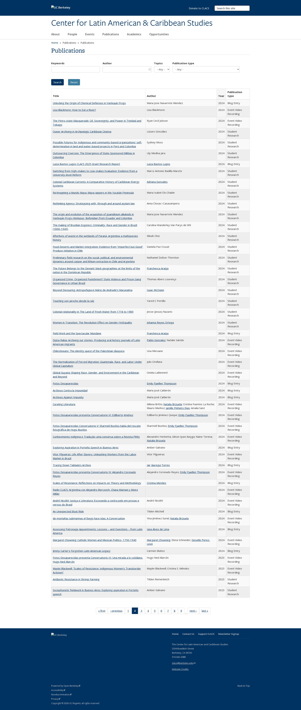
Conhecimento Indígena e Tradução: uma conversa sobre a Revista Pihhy (96, 436)
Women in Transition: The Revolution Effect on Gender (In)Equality (92, 322)
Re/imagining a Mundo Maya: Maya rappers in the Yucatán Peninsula (93, 192)
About (55, 34)
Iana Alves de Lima (158, 529)
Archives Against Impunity (68, 397)
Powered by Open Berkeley (65, 685)
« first (103, 611)
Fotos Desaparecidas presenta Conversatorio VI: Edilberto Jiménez (93, 415)
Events (90, 34)
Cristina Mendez (156, 483)
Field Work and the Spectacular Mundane (77, 333)
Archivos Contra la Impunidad (70, 390)
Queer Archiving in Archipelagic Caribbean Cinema (82, 131)
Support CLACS (206, 633)
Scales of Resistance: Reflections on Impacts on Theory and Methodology (97, 483)
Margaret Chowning (158, 540)
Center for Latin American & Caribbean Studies (132, 23)
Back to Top (244, 685)
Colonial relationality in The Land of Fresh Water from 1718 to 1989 (93, 311)
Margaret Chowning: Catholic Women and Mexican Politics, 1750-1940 (94, 540)
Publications (111, 34)
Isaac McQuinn (155, 290)
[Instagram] (74, 640)
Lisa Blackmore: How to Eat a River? (74, 110)
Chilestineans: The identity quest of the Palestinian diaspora (88, 351)
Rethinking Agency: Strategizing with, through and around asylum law (94, 203)
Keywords (57, 63)
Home (54, 42)
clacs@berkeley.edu (183, 663)
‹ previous (117, 611)
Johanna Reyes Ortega (160, 322)
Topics (158, 63)
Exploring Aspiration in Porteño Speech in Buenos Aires (85, 447)
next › (194, 611)
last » (206, 611)
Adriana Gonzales (157, 181)
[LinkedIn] (61, 640)
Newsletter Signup (228, 633)
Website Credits (180, 669)
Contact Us (188, 633)
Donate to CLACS (199, 8)
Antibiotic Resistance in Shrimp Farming (76, 579)
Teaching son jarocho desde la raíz (73, 301)
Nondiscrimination (61, 694)
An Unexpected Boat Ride (68, 511)
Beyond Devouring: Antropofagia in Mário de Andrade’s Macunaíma (92, 290)
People (73, 34)
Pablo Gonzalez (156, 340)
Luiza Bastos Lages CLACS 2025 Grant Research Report (86, 164)
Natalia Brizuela (172, 404)
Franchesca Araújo (158, 268)
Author (107, 63)
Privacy (55, 698)
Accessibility (58, 690)
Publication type (183, 63)
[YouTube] (68, 640)
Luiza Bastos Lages (158, 164)
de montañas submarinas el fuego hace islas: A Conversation (89, 518)
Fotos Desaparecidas (65, 383)
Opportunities (159, 34)
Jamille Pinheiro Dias (178, 408)
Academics (134, 34)
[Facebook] (54, 640)
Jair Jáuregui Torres (158, 465)
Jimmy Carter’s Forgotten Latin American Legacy (81, 551)
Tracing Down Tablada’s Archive (72, 465)
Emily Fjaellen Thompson (161, 383)
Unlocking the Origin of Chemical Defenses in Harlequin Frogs (89, 103)
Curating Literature (64, 404)
